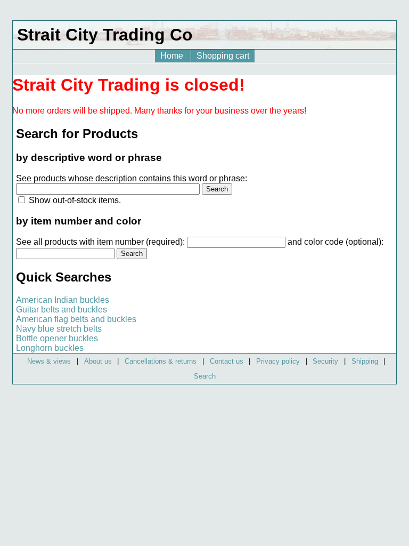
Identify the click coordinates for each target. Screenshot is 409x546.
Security (325, 361)
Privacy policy (278, 361)
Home (172, 55)
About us (98, 361)
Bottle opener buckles (57, 338)
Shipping (364, 361)
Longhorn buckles (50, 347)
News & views (49, 361)
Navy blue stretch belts (59, 328)
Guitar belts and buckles (61, 309)
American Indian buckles (62, 299)
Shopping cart (223, 55)
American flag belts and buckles (76, 319)
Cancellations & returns (161, 361)
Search (205, 376)
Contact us (226, 361)
